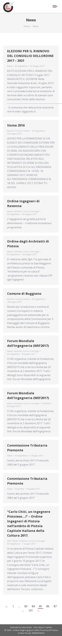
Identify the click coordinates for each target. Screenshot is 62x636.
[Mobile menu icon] (55, 6)
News (10, 66)
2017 (9, 540)
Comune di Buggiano (24, 293)
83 (25, 606)
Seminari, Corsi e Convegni (26, 211)
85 (40, 606)
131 (30, 610)
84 (33, 606)
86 (47, 606)
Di (21, 66)
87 (55, 606)
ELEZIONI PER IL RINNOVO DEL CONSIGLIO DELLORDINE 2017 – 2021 (30, 56)
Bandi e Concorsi (15, 130)
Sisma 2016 (16, 125)
